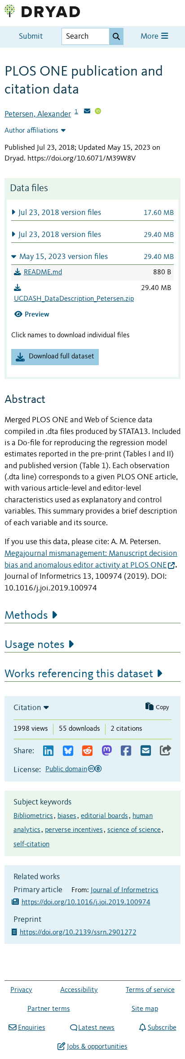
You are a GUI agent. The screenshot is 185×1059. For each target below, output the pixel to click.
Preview (37, 314)
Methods (26, 615)
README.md (43, 272)
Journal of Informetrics (125, 890)
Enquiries (31, 1028)
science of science (134, 830)
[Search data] (116, 36)
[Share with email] (146, 751)
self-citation (31, 844)
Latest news (96, 1028)
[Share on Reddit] (87, 751)
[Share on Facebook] (126, 751)
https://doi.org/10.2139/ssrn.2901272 (79, 932)
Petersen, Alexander (37, 114)
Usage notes (34, 645)
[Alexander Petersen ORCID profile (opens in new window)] (97, 112)
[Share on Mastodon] (106, 751)
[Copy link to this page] (166, 751)
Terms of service (150, 990)
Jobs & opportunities (97, 1046)
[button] (92, 212)
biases (66, 816)
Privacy (21, 990)
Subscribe (162, 1028)
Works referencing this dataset (78, 674)
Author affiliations (31, 130)
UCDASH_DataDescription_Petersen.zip (74, 299)
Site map (145, 1009)
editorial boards (104, 816)
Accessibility (79, 990)
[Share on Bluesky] (68, 751)
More (150, 36)
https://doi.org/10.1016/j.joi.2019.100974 (86, 902)
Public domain (66, 769)
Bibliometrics (33, 816)
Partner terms (48, 1009)
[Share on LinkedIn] (48, 751)
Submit (31, 36)
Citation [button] (27, 708)
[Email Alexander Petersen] (87, 112)
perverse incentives (74, 830)
